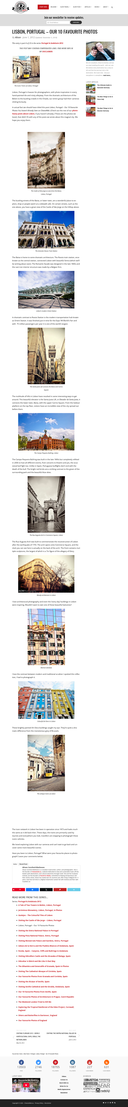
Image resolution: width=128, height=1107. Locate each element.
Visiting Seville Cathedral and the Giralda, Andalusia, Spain (44, 986)
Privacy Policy (39, 1103)
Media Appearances (64, 1089)
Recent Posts (23, 864)
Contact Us (64, 1080)
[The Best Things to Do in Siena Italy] (90, 100)
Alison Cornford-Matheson (33, 867)
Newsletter (64, 1093)
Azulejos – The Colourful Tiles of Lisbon (35, 915)
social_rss (115, 1103)
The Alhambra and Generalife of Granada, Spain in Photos (43, 966)
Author (15, 864)
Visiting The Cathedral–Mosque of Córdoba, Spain (40, 971)
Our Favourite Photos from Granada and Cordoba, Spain (43, 976)
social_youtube (103, 1103)
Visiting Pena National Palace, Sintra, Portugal (38, 935)
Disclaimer (48, 1103)
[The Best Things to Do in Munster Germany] (90, 112)
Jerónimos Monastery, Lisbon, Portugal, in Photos (40, 910)
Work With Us (63, 1083)
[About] (100, 51)
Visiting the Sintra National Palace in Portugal (38, 930)
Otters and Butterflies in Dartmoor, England (37, 1015)
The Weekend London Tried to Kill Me (34, 1002)
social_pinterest (110, 1103)
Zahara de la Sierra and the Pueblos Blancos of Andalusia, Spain (46, 946)
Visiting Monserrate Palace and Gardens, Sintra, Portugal (43, 941)
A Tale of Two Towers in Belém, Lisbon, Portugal (39, 905)
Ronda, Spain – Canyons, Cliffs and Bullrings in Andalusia (43, 951)
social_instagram (112, 1103)
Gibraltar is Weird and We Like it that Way (36, 961)
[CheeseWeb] (21, 7)
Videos (64, 1076)
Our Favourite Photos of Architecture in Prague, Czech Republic (46, 997)
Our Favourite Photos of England (32, 1020)
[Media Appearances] (96, 1086)
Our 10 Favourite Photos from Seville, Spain (37, 992)
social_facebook (108, 1103)
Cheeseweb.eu (36, 872)
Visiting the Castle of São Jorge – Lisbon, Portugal (39, 920)
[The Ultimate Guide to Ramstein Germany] (90, 89)
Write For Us (64, 1086)
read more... (107, 75)
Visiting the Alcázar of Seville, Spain (33, 981)
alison (18, 37)
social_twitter (106, 1103)
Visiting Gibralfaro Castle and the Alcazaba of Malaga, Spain (44, 956)
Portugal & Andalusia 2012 (52, 43)
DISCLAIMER (47, 51)
